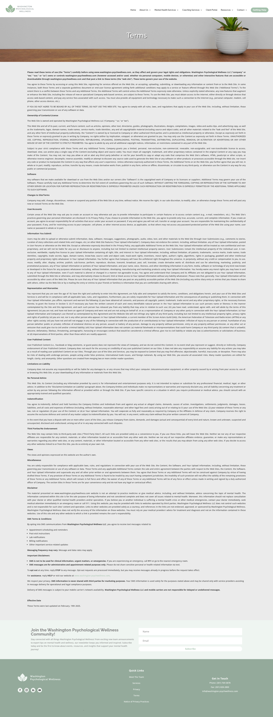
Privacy (136, 689)
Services (136, 683)
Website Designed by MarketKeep (67, 709)
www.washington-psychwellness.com (92, 575)
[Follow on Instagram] (26, 690)
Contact (240, 10)
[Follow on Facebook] (20, 690)
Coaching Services (190, 10)
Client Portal (211, 10)
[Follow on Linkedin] (33, 690)
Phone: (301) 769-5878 (219, 682)
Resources (226, 10)
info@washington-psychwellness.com (220, 691)
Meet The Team (136, 677)
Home (133, 10)
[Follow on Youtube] (39, 690)
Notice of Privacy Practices (136, 701)
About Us (143, 10)
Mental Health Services (165, 10)
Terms (136, 695)
